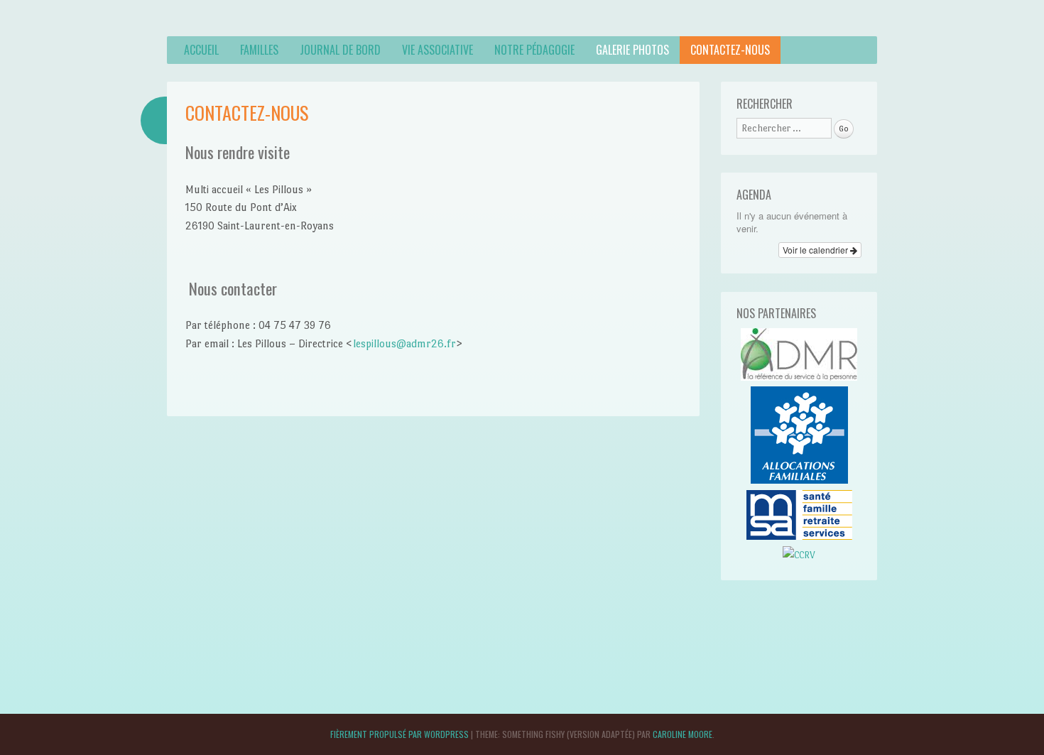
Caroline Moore (682, 734)
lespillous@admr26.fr (404, 343)
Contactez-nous (730, 49)
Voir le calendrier (816, 250)
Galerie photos (632, 49)
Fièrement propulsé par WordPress (399, 734)
